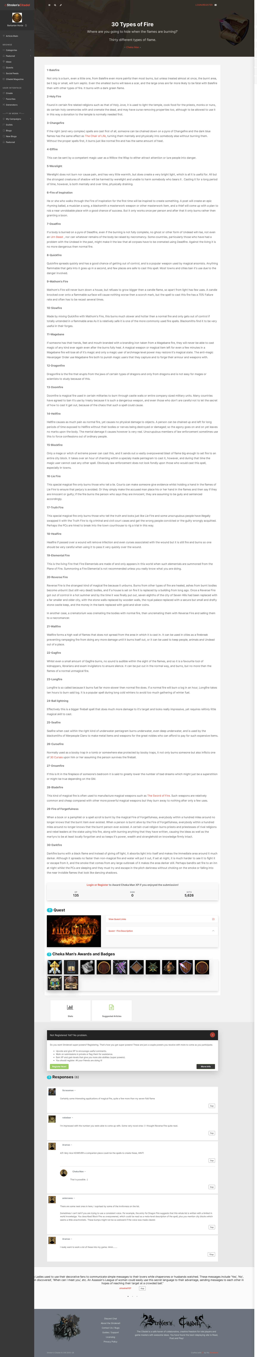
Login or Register (97, 884)
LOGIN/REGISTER (204, 5)
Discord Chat (110, 1322)
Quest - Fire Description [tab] (121, 931)
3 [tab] (136, 1299)
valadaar (67, 1117)
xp (212, 1106)
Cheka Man (133, 47)
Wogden (125, 1291)
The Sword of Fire (158, 795)
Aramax (66, 1145)
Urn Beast (57, 236)
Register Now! (59, 1066)
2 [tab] (132, 1299)
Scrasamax (68, 1090)
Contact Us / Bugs (110, 1331)
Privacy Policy (110, 1345)
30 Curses (56, 757)
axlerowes (67, 1198)
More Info (206, 1066)
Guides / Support (110, 1335)
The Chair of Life (95, 136)
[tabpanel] (132, 1286)
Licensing (110, 1340)
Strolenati (214, 1356)
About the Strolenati (110, 1326)
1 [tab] (128, 1299)
